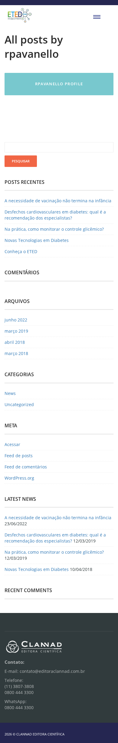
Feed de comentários (26, 467)
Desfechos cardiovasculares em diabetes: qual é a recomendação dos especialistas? (55, 215)
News (10, 393)
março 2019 (16, 331)
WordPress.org (19, 478)
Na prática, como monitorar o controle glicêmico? (54, 229)
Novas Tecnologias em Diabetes (37, 240)
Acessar (12, 444)
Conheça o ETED (21, 251)
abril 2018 (15, 342)
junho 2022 (16, 320)
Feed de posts (19, 455)
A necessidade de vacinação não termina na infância (58, 201)
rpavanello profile (59, 83)
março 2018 (16, 353)
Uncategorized (19, 404)
